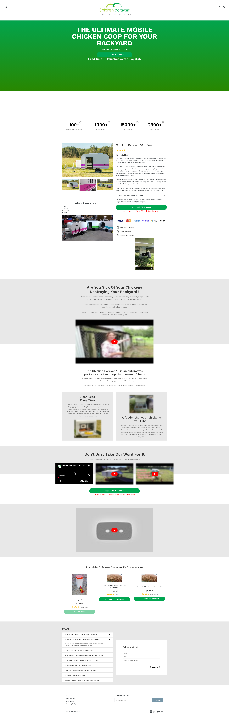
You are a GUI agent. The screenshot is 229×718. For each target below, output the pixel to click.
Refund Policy (70, 701)
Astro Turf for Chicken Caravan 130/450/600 (114, 586)
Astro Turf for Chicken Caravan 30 (149, 587)
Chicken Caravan (75, 711)
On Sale (130, 15)
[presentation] (60, 190)
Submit (155, 667)
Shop (105, 15)
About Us (122, 15)
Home (98, 15)
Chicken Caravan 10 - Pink (114, 49)
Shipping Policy (71, 704)
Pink (65, 212)
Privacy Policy (70, 698)
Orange (66, 210)
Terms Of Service (71, 696)
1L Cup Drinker (79, 600)
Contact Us (113, 15)
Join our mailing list (121, 696)
